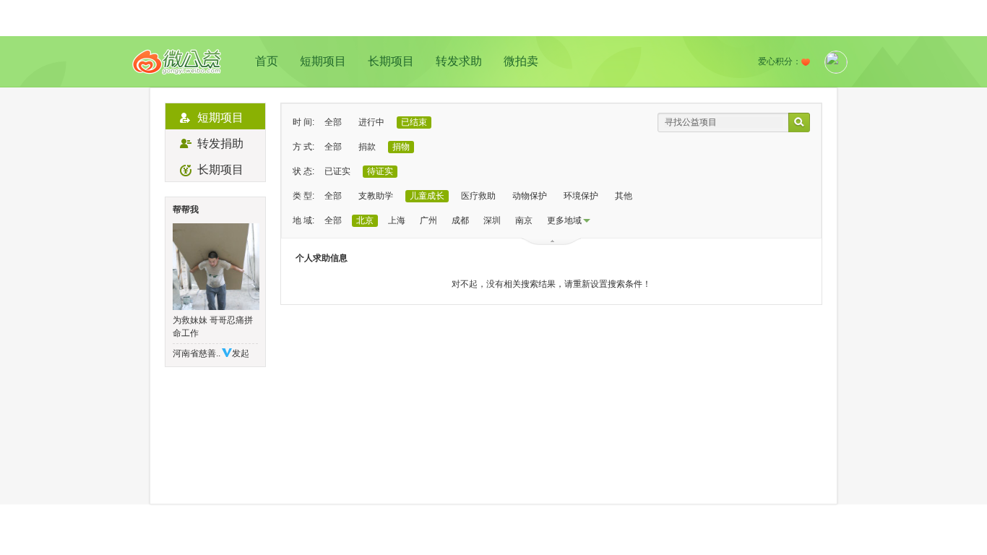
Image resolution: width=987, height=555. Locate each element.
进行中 (371, 122)
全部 (333, 122)
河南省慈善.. (196, 353)
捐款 (367, 147)
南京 (524, 220)
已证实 (337, 171)
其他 (623, 196)
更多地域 (564, 220)
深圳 (492, 220)
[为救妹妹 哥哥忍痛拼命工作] (215, 266)
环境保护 (581, 196)
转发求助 (459, 61)
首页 (266, 61)
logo (177, 61)
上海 (396, 220)
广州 (428, 220)
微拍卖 (521, 61)
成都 (460, 220)
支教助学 (375, 196)
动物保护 (529, 196)
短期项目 (323, 61)
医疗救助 (478, 196)
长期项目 (391, 61)
